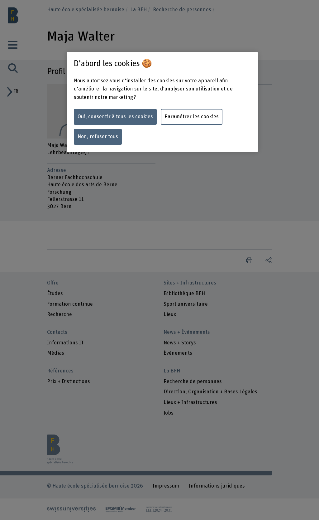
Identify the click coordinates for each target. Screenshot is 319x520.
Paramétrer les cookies (191, 116)
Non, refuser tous (98, 136)
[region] (162, 102)
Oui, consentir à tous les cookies (115, 116)
